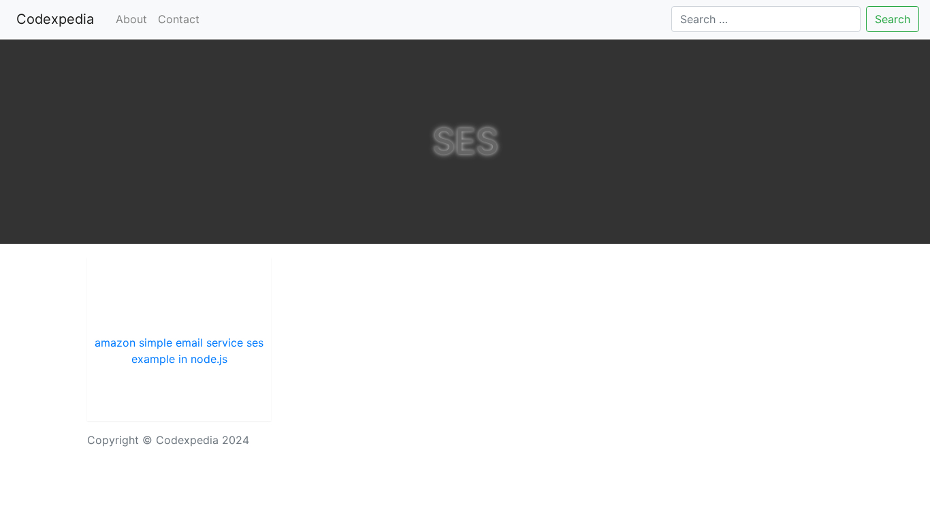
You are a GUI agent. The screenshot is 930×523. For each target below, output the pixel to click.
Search (892, 19)
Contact (178, 19)
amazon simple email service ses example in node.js (179, 351)
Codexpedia (57, 19)
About (131, 19)
